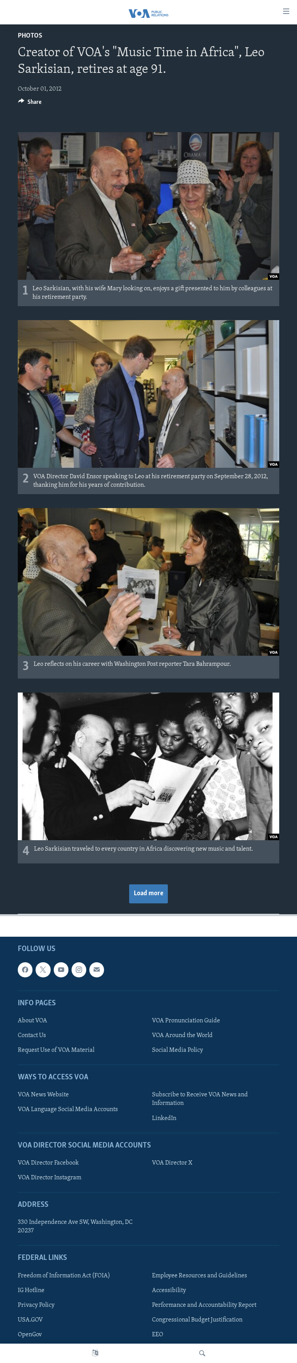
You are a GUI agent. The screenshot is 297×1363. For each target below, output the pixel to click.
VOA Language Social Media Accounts (68, 1110)
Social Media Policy (177, 1050)
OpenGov (30, 1335)
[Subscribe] (96, 970)
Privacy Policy (36, 1305)
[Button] (29, 103)
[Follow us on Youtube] (61, 970)
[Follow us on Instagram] (79, 970)
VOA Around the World (182, 1035)
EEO (157, 1335)
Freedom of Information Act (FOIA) (64, 1276)
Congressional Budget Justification (197, 1320)
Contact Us (32, 1035)
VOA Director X (172, 1163)
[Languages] (95, 1353)
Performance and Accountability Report (204, 1305)
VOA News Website (43, 1095)
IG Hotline (31, 1290)
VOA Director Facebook (48, 1163)
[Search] (202, 1353)
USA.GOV (30, 1320)
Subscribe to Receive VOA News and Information (200, 1099)
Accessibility (169, 1290)
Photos (30, 36)
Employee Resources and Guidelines (199, 1276)
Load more (148, 893)
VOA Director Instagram (49, 1178)
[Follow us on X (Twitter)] (43, 970)
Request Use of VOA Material (56, 1050)
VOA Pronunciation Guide (186, 1021)
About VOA (32, 1021)
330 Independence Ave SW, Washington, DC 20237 (75, 1227)
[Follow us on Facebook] (25, 970)
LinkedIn (164, 1118)
